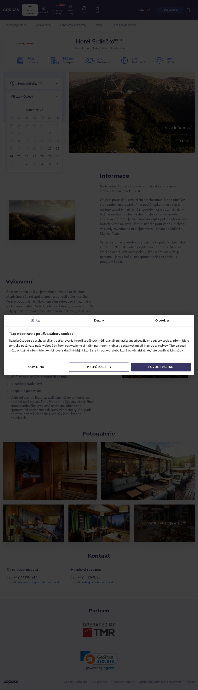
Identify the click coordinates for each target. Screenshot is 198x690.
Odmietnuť (37, 367)
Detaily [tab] (99, 320)
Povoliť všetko (160, 367)
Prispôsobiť (96, 367)
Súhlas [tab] (35, 320)
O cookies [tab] (162, 320)
